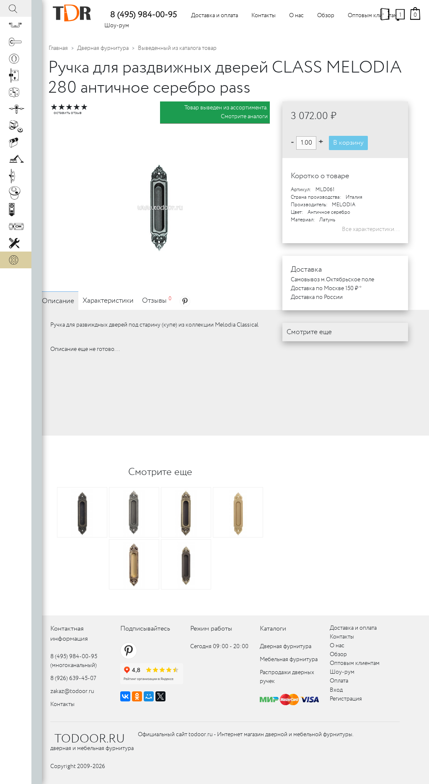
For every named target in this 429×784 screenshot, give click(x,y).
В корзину (348, 143)
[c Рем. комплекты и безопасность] (15, 243)
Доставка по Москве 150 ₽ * (326, 288)
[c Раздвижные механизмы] (15, 109)
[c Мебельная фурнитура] (15, 25)
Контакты (263, 15)
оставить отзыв (68, 113)
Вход (336, 690)
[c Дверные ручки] (15, 42)
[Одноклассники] (137, 696)
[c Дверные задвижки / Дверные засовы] (15, 226)
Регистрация (346, 699)
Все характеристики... (371, 229)
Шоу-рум (116, 25)
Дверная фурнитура (103, 48)
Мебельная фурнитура (289, 659)
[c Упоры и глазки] (15, 125)
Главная (58, 48)
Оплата (339, 681)
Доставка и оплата (214, 15)
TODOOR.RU (89, 739)
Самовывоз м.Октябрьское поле (332, 279)
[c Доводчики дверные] (15, 159)
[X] (160, 696)
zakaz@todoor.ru (72, 691)
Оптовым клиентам (373, 15)
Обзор (325, 15)
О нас (296, 15)
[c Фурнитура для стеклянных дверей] (15, 192)
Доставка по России (317, 297)
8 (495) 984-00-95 (143, 15)
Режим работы (211, 628)
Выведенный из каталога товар (177, 48)
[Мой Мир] (149, 696)
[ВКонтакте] (125, 696)
